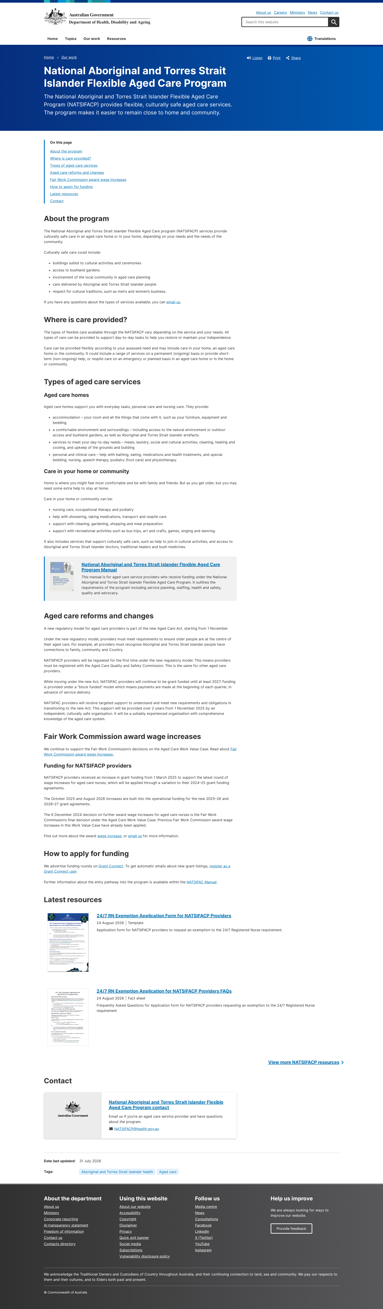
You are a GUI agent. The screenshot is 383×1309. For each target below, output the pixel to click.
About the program (66, 151)
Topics (70, 38)
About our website (134, 1206)
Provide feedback (291, 1228)
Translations (325, 38)
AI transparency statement (66, 1225)
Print (277, 58)
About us (263, 12)
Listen (257, 58)
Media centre (206, 1206)
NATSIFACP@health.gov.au (136, 1129)
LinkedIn (202, 1231)
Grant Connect (111, 866)
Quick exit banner (134, 1237)
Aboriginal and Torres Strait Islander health (117, 1172)
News (312, 12)
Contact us (329, 12)
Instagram (203, 1250)
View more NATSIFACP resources (303, 1062)
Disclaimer (128, 1225)
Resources (116, 38)
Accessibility (130, 1213)
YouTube (202, 1244)
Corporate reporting (61, 1219)
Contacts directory (60, 1244)
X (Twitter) (204, 1237)
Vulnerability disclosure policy (144, 1256)
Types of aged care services (74, 165)
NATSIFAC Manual (202, 882)
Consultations (206, 1219)
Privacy (125, 1231)
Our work (92, 38)
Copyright (127, 1219)
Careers (280, 12)
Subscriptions (130, 1250)
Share (296, 58)
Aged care (167, 1172)
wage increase (109, 836)
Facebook (203, 1225)
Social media (130, 1244)
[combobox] (285, 22)
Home (52, 38)
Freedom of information (64, 1231)
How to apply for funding (71, 186)
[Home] (97, 16)
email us (173, 302)
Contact (57, 201)
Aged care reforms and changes (77, 172)
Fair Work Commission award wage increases (88, 179)
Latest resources (64, 194)
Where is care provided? (70, 158)
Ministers (297, 12)
